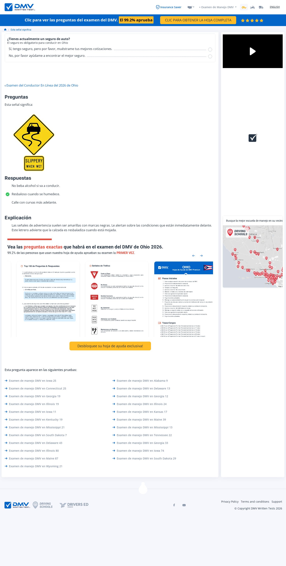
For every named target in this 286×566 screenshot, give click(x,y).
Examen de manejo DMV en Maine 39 (141, 419)
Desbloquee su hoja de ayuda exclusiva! (110, 346)
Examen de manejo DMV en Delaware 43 (35, 443)
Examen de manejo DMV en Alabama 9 (142, 380)
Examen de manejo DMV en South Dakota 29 (146, 458)
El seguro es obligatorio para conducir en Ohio (37, 43)
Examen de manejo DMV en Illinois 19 (34, 404)
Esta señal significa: (21, 29)
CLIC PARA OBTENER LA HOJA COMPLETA (198, 20)
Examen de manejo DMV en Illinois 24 (142, 404)
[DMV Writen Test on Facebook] (173, 505)
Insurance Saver (170, 7)
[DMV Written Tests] (143, 489)
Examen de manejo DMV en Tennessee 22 (144, 435)
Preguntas (16, 97)
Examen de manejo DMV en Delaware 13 (143, 388)
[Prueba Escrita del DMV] (20, 7)
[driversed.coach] (77, 505)
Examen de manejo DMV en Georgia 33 (142, 443)
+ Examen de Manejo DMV (216, 7)
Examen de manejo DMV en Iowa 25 (32, 380)
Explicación (18, 217)
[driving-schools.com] (46, 505)
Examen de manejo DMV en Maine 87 (33, 458)
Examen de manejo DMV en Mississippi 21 (37, 427)
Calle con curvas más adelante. (34, 202)
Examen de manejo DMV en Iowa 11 (32, 412)
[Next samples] (201, 255)
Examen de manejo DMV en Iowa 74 (140, 450)
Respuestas (18, 178)
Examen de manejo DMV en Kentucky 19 (35, 419)
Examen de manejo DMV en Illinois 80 (34, 450)
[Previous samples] (193, 255)
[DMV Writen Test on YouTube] (184, 505)
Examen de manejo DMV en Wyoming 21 (35, 466)
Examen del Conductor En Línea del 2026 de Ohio (42, 85)
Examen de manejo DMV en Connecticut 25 (37, 388)
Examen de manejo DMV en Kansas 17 (142, 412)
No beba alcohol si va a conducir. (36, 186)
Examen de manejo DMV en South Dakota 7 (38, 435)
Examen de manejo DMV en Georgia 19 (34, 396)
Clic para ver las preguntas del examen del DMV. (89, 20)
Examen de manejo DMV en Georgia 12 (142, 396)
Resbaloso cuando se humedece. (36, 194)
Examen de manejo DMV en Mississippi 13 (144, 427)
